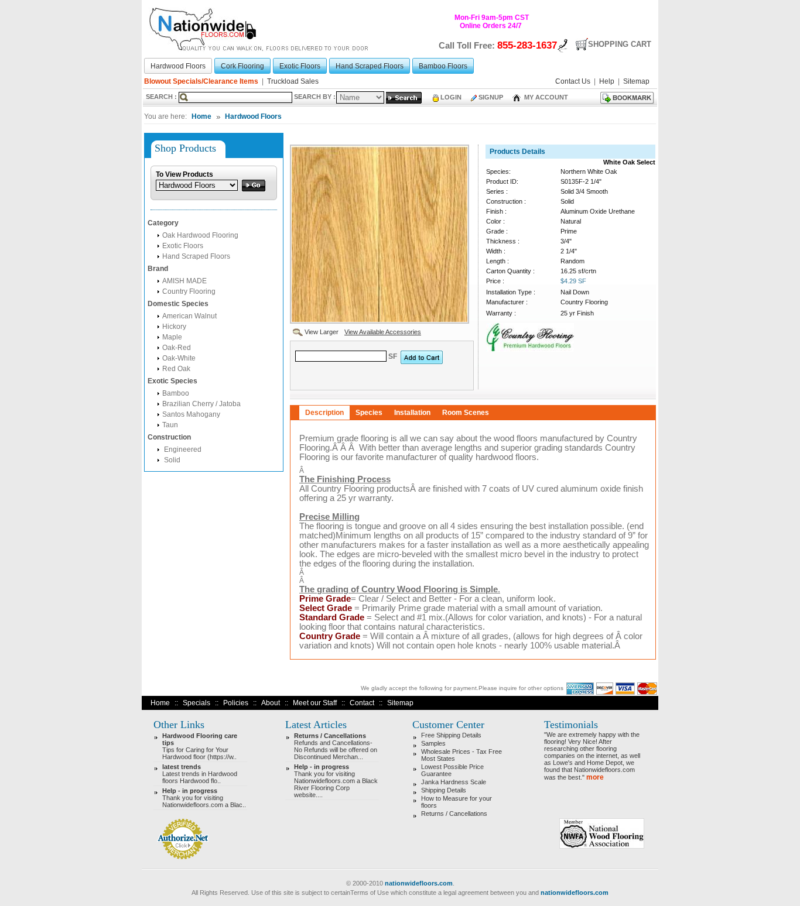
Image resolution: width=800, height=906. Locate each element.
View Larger (321, 331)
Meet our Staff (315, 703)
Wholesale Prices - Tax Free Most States (461, 755)
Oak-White (179, 358)
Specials (196, 703)
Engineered (181, 449)
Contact (362, 703)
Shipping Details (443, 790)
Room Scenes (465, 413)
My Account (545, 97)
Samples (433, 743)
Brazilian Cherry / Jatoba (201, 404)
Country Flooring (189, 291)
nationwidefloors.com (419, 883)
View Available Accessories (382, 331)
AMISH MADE (184, 281)
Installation (412, 413)
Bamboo (175, 393)
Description (324, 413)
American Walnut (189, 316)
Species (368, 413)
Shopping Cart (619, 44)
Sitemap (400, 703)
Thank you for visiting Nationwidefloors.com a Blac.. (204, 797)
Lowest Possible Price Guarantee (452, 770)
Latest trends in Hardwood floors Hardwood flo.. (199, 773)
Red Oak (176, 369)
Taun (170, 425)
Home (201, 116)
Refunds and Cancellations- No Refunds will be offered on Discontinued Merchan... (335, 746)
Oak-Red (176, 348)
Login (450, 97)
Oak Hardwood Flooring (200, 235)
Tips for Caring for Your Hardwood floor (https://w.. (199, 746)
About (270, 703)
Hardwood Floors (253, 116)
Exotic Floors (182, 246)
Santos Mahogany (191, 414)
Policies (235, 703)
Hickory (174, 326)
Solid (171, 460)
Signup (490, 97)
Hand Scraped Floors (196, 256)
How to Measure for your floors (456, 802)
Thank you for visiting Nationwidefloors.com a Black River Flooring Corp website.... (336, 780)
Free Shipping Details (451, 735)
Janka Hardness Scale (453, 781)
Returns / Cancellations (454, 813)
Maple (172, 337)
